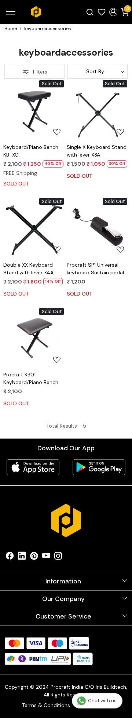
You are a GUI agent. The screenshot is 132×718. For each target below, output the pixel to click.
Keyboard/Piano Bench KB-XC (30, 151)
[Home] (36, 12)
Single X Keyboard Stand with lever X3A (96, 151)
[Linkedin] (21, 557)
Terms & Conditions (46, 705)
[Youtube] (46, 557)
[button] (113, 12)
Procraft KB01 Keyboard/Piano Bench (30, 378)
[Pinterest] (34, 557)
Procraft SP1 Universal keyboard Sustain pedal (95, 269)
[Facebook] (9, 557)
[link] (90, 12)
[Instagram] (58, 557)
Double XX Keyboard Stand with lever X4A (28, 269)
